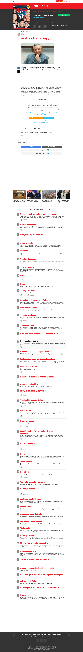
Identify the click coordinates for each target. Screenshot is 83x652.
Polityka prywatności (52, 636)
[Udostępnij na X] (18, 71)
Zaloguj (64, 18)
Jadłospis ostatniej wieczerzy (32, 499)
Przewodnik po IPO (28, 551)
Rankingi (59, 634)
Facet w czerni (26, 506)
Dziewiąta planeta (27, 489)
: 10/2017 (37, 7)
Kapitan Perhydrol (27, 444)
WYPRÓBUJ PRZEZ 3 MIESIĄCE (36, 118)
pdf (34, 27)
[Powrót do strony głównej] (14, 635)
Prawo (22, 284)
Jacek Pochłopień (25, 219)
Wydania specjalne (48, 11)
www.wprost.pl (43, 649)
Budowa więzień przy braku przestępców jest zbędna (41, 575)
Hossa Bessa (25, 410)
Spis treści (34, 11)
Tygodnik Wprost (40, 5)
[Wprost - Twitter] (41, 640)
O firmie (29, 636)
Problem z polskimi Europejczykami (34, 351)
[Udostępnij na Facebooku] (18, 68)
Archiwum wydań (41, 11)
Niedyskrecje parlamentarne (31, 235)
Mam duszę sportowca (29, 307)
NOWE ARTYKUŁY (41, 122)
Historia (54, 634)
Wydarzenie (25, 528)
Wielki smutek (26, 461)
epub (39, 27)
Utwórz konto (64, 15)
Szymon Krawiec (25, 395)
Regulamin (46, 636)
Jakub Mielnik (24, 449)
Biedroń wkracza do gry (29, 341)
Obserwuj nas (40, 150)
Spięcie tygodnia (27, 267)
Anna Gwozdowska (25, 426)
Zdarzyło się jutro (27, 291)
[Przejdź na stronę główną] (11, 1)
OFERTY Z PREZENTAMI (48, 118)
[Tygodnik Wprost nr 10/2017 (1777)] (21, 17)
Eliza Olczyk (24, 346)
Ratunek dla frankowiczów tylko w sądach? (37, 377)
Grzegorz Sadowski (25, 477)
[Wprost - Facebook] (38, 640)
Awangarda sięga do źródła (31, 514)
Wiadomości (25, 634)
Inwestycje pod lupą (28, 595)
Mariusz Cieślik (32, 295)
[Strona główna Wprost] (16, 1)
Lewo (22, 276)
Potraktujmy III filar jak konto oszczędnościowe (39, 588)
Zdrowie (34, 634)
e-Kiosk (63, 25)
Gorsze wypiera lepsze (29, 224)
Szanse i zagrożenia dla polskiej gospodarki (38, 568)
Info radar (24, 251)
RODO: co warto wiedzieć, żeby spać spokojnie (39, 334)
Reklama (43, 636)
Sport (38, 634)
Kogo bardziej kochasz (29, 366)
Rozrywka (49, 634)
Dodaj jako (40, 153)
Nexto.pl (67, 25)
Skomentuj (52, 146)
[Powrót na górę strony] (69, 635)
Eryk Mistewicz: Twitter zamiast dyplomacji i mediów (38, 432)
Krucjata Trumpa (27, 421)
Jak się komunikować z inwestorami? (35, 560)
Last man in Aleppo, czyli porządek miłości (37, 359)
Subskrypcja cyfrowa (57, 11)
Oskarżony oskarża (28, 315)
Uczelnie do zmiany (28, 259)
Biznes (30, 634)
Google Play (49, 132)
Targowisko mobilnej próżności (33, 482)
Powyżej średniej (27, 535)
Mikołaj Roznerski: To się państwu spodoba (38, 543)
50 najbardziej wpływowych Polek (34, 300)
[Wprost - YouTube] (45, 640)
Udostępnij (32, 146)
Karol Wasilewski (25, 405)
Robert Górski (24, 295)
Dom (45, 634)
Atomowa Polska (27, 325)
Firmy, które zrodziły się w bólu (33, 391)
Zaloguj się (45, 120)
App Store (45, 132)
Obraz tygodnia (26, 243)
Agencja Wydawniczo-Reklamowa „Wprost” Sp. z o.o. (39, 646)
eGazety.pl (54, 25)
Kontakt (32, 636)
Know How (24, 472)
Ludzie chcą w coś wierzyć (31, 521)
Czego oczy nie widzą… (29, 384)
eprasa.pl (58, 25)
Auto (42, 634)
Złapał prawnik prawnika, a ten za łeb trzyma (38, 214)
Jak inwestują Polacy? (29, 581)
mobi (44, 27)
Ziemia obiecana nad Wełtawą (32, 400)
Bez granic (24, 454)
